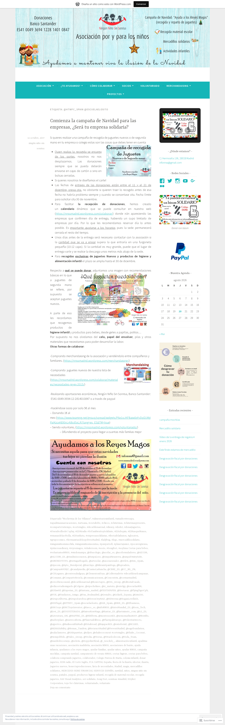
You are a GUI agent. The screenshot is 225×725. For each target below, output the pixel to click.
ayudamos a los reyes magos (74, 649)
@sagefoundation (135, 628)
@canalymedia (77, 569)
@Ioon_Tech (138, 607)
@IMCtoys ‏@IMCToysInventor (66, 607)
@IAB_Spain (105, 603)
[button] (172, 130)
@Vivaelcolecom (111, 637)
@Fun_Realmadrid (89, 594)
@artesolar (95, 561)
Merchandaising (177, 85)
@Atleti (124, 561)
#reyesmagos (76, 548)
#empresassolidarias (96, 535)
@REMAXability (58, 628)
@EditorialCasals (131, 582)
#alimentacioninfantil (103, 518)
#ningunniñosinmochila (62, 544)
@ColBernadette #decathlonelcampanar (127, 573)
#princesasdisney (59, 548)
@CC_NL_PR (128, 569)
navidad (119, 670)
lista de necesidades (102, 666)
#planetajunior (121, 544)
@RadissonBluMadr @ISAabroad (79, 624)
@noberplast (57, 620)
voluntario (104, 683)
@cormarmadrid (127, 577)
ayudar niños (114, 649)
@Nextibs (143, 616)
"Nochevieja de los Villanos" (76, 518)
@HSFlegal (55, 603)
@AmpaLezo (94, 557)
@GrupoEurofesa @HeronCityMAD (86, 599)
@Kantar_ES (108, 611)
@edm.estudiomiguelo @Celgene (67, 586)
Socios (126, 85)
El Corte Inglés (80, 662)
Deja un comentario (60, 687)
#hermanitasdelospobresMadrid (82, 540)
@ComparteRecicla (72, 577)
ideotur (136, 662)
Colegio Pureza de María (109, 658)
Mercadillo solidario (170, 428)
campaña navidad (70, 653)
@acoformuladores (126, 552)
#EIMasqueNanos (137, 531)
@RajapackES (105, 624)
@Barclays (88, 565)
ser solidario (89, 679)
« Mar (162, 334)
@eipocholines (92, 586)
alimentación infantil (126, 641)
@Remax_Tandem (76, 628)
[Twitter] (170, 180)
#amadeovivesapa (124, 518)
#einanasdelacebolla (60, 535)
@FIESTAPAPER (107, 590)
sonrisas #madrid (117, 679)
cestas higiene (120, 653)
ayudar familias (98, 649)
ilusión (145, 662)
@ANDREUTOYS (59, 561)
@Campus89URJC (59, 569)
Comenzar (141, 4)
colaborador (89, 658)
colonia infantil (130, 658)
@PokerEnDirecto (132, 620)
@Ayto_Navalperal (72, 565)
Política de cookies (77, 719)
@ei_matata (108, 586)
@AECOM (142, 552)
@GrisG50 (138, 594)
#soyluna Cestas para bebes (133, 548)
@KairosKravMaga (90, 611)
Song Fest (102, 679)
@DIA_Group (113, 582)
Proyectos (114, 94)
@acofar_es (108, 552)
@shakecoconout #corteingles (109, 632)
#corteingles (79, 527)
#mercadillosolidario (129, 540)
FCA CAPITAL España (100, 662)
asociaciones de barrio (121, 645)
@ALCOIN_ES (57, 557)
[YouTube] (186, 180)
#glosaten (133, 535)
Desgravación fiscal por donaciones (178, 458)
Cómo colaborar (101, 85)
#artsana (82, 523)
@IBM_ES (119, 603)
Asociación (43, 85)
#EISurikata (78, 535)
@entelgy (120, 586)
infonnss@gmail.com (170, 162)
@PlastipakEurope (111, 620)
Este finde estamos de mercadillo (177, 449)
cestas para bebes (137, 653)
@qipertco (55, 624)
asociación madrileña (79, 645)
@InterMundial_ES (120, 607)
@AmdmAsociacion (76, 557)
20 (180, 311)
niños (127, 670)
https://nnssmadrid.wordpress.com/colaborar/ (84, 213)
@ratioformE (120, 624)
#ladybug (105, 540)
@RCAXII (133, 624)
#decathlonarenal (96, 527)
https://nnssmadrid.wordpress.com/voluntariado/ (106, 427)
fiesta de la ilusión (122, 662)
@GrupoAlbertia (58, 599)
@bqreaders (123, 565)
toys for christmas (74, 683)
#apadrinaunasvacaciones (63, 523)
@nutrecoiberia (73, 620)
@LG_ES (141, 611)
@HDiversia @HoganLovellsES (122, 599)
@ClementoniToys (95, 573)
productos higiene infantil (90, 675)
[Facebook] (162, 180)
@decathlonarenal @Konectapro (88, 582)
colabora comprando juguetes (65, 658)
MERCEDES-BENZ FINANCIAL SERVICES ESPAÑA (87, 670)
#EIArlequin (120, 531)
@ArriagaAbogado (78, 561)
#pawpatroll (106, 544)
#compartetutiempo (60, 527)
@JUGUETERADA (71, 611)
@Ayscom (55, 565)
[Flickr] (162, 186)
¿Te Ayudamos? (70, 85)
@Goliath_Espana (122, 594)
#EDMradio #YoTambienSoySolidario (94, 531)
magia (126, 666)
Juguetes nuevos (58, 666)
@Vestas (97, 637)
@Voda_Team (129, 637)
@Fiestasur (123, 590)
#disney (110, 527)
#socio (101, 548)
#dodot (119, 527)
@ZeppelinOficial (90, 641)
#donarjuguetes (132, 527)
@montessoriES (106, 616)
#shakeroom (90, 548)
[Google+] (193, 180)
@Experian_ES (69, 590)
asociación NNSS (100, 645)
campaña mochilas (169, 419)
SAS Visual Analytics (70, 679)
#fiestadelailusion (117, 535)
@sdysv (88, 632)
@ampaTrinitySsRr (132, 557)
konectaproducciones (80, 666)
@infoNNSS (103, 607)
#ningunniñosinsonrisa (86, 544)
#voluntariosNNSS (60, 552)
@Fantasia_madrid (88, 590)
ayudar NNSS (129, 649)
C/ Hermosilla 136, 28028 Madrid (176, 158)
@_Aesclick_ (107, 641)
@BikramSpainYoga (105, 565)
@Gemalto (105, 594)
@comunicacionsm (93, 577)
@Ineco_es (89, 607)
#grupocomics (57, 540)
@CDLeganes (57, 573)
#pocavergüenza (138, 544)
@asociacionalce (110, 561)
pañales (63, 675)
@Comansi (55, 577)
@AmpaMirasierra (111, 557)
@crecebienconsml (60, 582)
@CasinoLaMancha (96, 569)
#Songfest (112, 548)
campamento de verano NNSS (95, 653)
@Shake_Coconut (135, 632)
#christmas (117, 523)
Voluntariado (150, 85)
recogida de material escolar (119, 675)
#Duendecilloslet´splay (62, 531)
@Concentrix (111, 577)
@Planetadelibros (91, 620)
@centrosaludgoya (74, 573)
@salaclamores (58, 632)
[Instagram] (178, 180)
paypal (71, 675)
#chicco (106, 523)
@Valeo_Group (74, 637)
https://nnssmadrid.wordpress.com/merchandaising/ (96, 360)
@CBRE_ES (113, 569)
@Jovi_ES (55, 611)
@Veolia (88, 637)
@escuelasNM (134, 586)
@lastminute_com (126, 611)
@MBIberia (91, 616)
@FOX (53, 594)
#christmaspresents (134, 523)
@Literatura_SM (59, 616)
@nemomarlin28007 (126, 616)
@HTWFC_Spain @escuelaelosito (80, 603)
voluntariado (91, 683)
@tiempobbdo (57, 637)
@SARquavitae (74, 632)
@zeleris (75, 641)
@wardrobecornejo (60, 641)
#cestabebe (94, 523)
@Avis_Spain (136, 561)
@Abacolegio (93, 552)
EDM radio (65, 662)
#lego (114, 540)
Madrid (118, 666)
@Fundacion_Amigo (68, 594)
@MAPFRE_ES (76, 616)
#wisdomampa (78, 552)
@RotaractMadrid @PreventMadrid (106, 628)
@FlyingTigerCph (139, 590)
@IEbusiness (132, 603)
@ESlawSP (55, 590)
